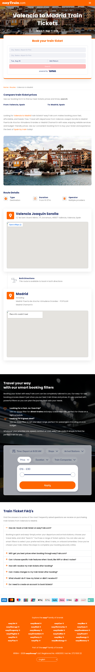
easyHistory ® (82, 640)
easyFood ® (82, 634)
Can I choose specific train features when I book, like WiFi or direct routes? (42, 559)
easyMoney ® (36, 630)
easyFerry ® (36, 637)
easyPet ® (12, 637)
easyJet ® (12, 623)
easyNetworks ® (59, 627)
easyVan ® (13, 640)
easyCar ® (59, 623)
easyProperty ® (12, 630)
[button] (47, 528)
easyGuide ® (59, 630)
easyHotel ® (35, 623)
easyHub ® (36, 627)
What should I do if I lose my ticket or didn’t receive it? (33, 578)
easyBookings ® (59, 640)
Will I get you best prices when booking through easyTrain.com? (38, 553)
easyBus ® (82, 623)
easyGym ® (82, 627)
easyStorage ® (12, 627)
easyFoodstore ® (82, 630)
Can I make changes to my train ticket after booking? (33, 572)
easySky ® (59, 637)
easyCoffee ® (59, 634)
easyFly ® (35, 640)
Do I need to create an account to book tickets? (31, 584)
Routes (13, 87)
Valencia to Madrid (22, 115)
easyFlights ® (12, 634)
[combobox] (47, 49)
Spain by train (20, 129)
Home (5, 87)
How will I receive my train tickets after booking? (31, 565)
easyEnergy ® (82, 637)
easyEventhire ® (36, 634)
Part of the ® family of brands (47, 647)
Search (47, 66)
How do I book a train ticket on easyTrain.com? (30, 528)
